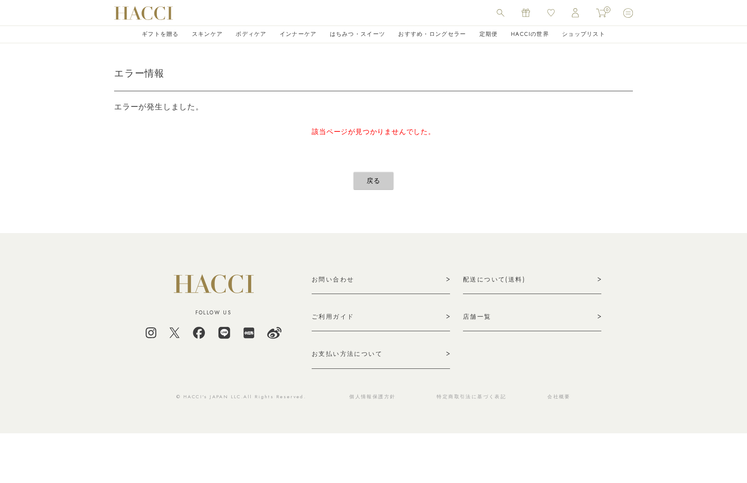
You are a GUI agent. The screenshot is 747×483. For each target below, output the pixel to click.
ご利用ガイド (333, 316)
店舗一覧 (477, 316)
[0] (601, 13)
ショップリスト (583, 34)
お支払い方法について (347, 353)
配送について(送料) (494, 279)
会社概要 (559, 396)
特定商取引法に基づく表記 (471, 396)
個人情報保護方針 (372, 396)
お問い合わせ (333, 279)
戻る (373, 181)
